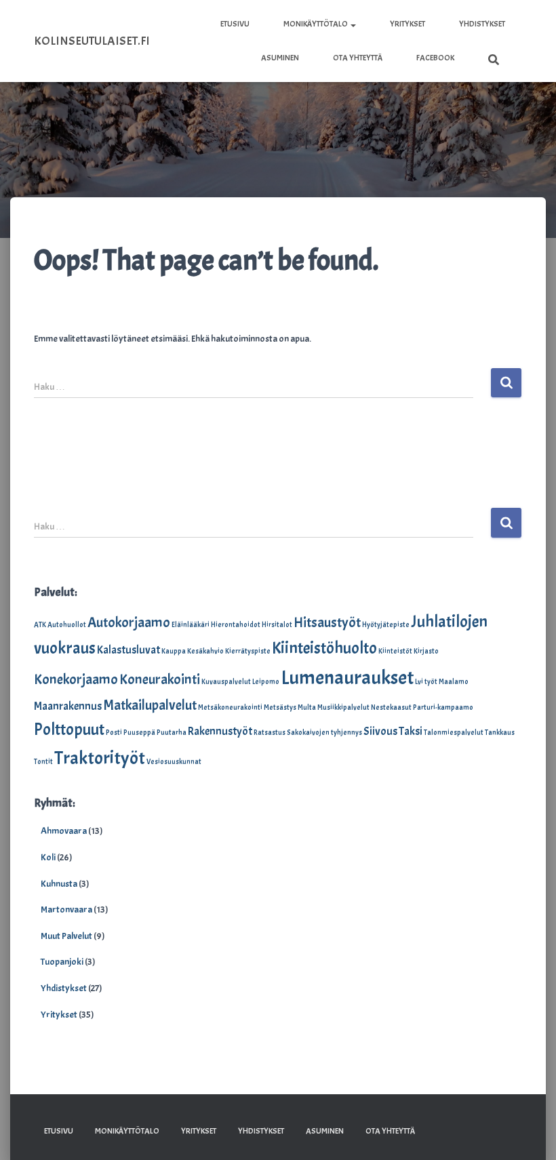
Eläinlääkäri (191, 624)
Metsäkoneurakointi (230, 707)
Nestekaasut (391, 707)
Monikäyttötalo (316, 23)
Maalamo (454, 681)
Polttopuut (69, 729)
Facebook (435, 57)
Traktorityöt (99, 757)
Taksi (410, 731)
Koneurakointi (159, 679)
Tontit (43, 761)
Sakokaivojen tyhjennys (324, 732)
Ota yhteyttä (357, 57)
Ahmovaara (64, 831)
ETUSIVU (235, 23)
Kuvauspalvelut (226, 681)
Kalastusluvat (128, 650)
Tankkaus (500, 732)
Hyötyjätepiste (386, 624)
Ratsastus (269, 732)
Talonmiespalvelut (453, 732)
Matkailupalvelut (150, 705)
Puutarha (171, 732)
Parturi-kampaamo (443, 707)
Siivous (380, 731)
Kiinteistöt (395, 651)
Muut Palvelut (66, 936)
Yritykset (407, 23)
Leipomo (265, 681)
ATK (40, 624)
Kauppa (173, 651)
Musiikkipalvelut (343, 707)
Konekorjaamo (76, 679)
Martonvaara (66, 909)
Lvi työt (426, 681)
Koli (48, 857)
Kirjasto (426, 651)
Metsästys (280, 707)
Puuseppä (139, 732)
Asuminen (280, 57)
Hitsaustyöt (327, 622)
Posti (114, 732)
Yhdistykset (482, 23)
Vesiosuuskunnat (173, 761)
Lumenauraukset (347, 677)
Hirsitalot (277, 624)
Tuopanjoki (62, 961)
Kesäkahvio (205, 651)
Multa (307, 707)
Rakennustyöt (220, 731)
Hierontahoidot (235, 624)
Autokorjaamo (128, 622)
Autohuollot (66, 624)
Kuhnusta (59, 883)
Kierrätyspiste (248, 651)
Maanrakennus (68, 706)
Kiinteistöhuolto (324, 648)
